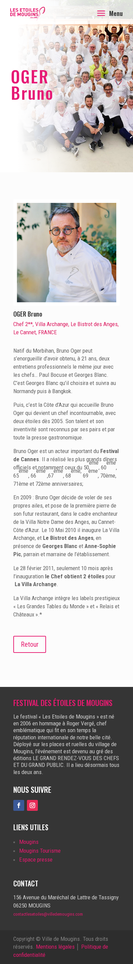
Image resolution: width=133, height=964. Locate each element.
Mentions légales (55, 946)
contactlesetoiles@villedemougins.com (48, 914)
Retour (30, 644)
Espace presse (36, 859)
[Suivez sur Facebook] (18, 805)
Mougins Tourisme (40, 850)
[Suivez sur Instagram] (32, 805)
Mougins (29, 841)
